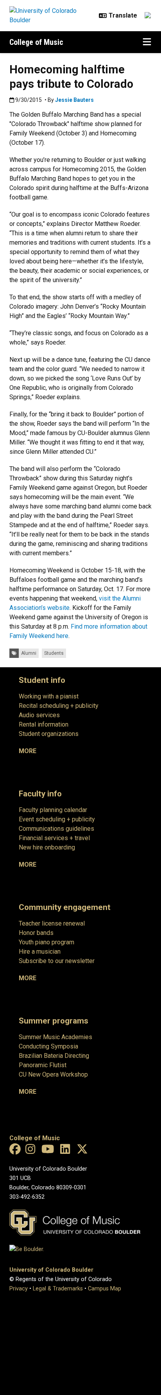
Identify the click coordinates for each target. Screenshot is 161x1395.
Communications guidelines (56, 828)
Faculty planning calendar (53, 810)
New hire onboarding (47, 847)
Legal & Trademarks (58, 1288)
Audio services (39, 715)
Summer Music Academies (55, 1037)
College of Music (36, 42)
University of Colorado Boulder (51, 1270)
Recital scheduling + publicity (58, 705)
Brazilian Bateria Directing (54, 1055)
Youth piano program (46, 942)
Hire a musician (40, 951)
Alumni (28, 653)
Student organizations (49, 733)
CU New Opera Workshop (53, 1074)
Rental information (43, 724)
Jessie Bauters (74, 100)
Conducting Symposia (48, 1046)
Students (54, 653)
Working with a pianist (49, 696)
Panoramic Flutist (42, 1065)
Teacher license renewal (52, 923)
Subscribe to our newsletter (57, 961)
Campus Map (104, 1288)
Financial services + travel (54, 838)
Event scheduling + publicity (57, 819)
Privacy (18, 1288)
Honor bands (36, 933)
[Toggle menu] (147, 42)
